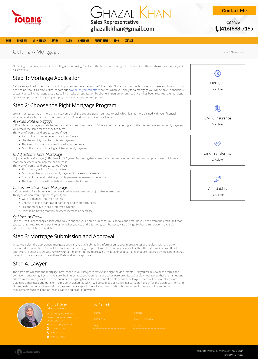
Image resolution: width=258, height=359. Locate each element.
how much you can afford (84, 90)
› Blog (95, 325)
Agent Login (237, 350)
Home (225, 52)
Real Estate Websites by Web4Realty (213, 350)
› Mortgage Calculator (143, 319)
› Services (137, 312)
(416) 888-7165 (58, 328)
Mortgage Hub (237, 52)
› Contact (137, 325)
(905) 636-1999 (58, 332)
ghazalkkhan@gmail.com (62, 324)
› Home (96, 312)
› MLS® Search (100, 319)
